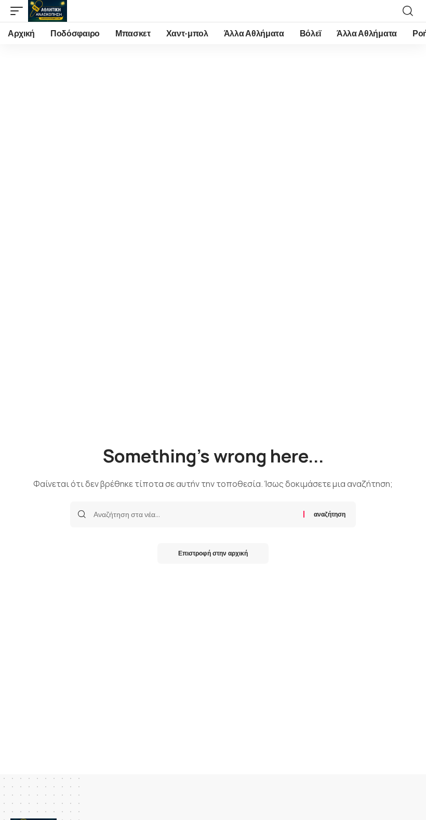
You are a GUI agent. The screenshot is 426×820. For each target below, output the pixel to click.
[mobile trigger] (19, 11)
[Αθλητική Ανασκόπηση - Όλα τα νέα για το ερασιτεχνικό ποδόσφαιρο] (47, 11)
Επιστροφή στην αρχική (213, 553)
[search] (408, 11)
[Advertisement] (213, 122)
